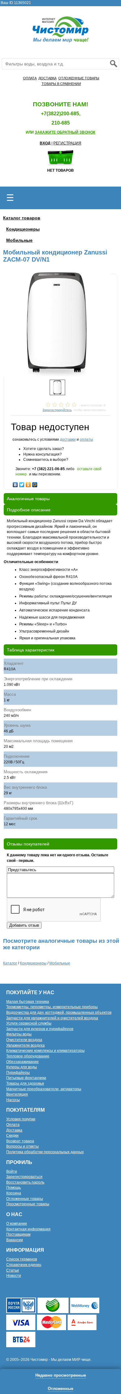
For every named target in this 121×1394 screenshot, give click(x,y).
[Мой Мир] (35, 483)
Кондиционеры (23, 229)
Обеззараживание (22, 1062)
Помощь (13, 1187)
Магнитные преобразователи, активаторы (43, 1089)
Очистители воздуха (24, 1040)
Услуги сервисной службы (29, 1023)
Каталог (10, 963)
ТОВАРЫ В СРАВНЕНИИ (61, 84)
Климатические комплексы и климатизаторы (45, 1050)
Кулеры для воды (21, 1067)
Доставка (14, 1130)
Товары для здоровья (25, 1083)
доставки (68, 439)
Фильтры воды (19, 1034)
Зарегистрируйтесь (57, 410)
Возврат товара (20, 1141)
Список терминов (21, 1259)
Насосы (13, 1100)
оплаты (86, 439)
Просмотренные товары (27, 1204)
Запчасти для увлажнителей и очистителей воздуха (52, 1018)
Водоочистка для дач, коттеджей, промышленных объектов (58, 1012)
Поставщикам (18, 1234)
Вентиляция (17, 1094)
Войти (11, 1171)
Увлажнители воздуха (25, 1045)
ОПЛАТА (30, 78)
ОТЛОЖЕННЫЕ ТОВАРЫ (78, 78)
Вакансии (14, 1240)
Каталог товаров (21, 217)
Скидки (12, 1135)
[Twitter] (22, 483)
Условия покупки (20, 1119)
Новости (13, 1275)
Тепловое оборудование (27, 1056)
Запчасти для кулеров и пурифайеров (39, 1029)
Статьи (12, 1270)
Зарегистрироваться (24, 1177)
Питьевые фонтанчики (26, 1078)
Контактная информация (28, 1229)
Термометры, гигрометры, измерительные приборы (52, 1007)
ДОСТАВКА (47, 78)
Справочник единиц (23, 1265)
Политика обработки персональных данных (45, 1152)
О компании (16, 1223)
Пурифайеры (18, 1072)
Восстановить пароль (25, 1182)
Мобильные (19, 240)
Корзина (13, 1193)
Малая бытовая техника (27, 1001)
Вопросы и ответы (22, 1146)
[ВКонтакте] (15, 483)
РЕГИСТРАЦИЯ (67, 143)
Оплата (13, 1125)
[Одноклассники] (28, 483)
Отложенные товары (24, 1199)
